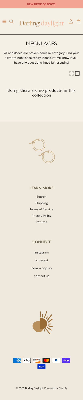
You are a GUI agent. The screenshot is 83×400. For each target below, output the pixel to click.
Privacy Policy (41, 216)
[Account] (69, 21)
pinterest (41, 260)
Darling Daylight (34, 388)
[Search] (13, 21)
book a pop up (41, 268)
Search (41, 197)
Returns (41, 222)
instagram (41, 252)
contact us (41, 276)
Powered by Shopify (55, 388)
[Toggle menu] (4, 21)
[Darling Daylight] (41, 21)
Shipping (41, 203)
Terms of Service (42, 209)
